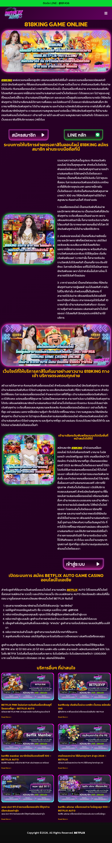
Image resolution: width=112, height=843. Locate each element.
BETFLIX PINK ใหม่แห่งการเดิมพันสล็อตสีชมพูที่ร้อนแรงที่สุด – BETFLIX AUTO (26, 706)
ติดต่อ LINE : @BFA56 (56, 3)
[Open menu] (106, 13)
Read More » (6, 717)
